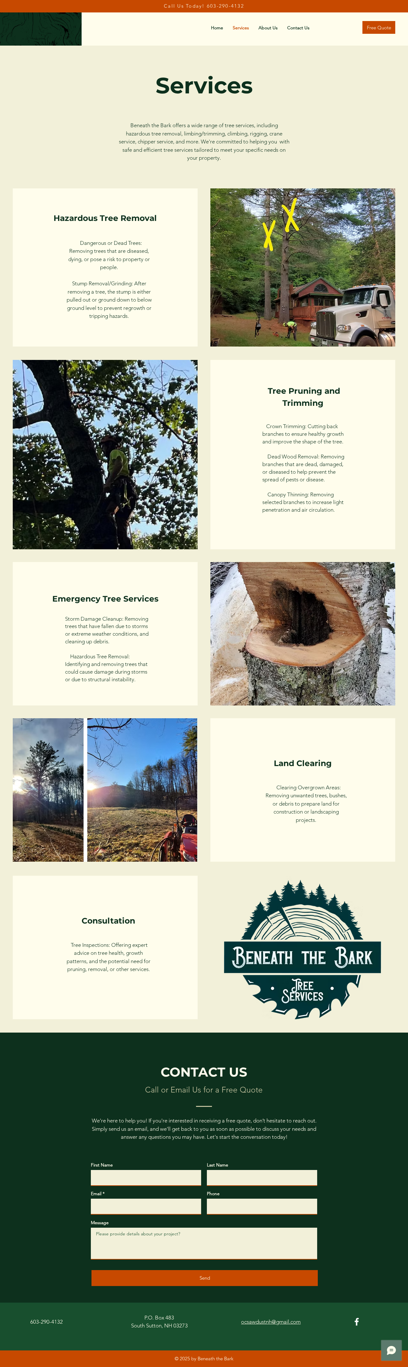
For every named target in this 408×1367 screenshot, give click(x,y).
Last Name (217, 1165)
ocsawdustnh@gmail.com (271, 1322)
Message (100, 1222)
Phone (213, 1193)
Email (96, 1193)
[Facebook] (357, 1322)
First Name (102, 1165)
